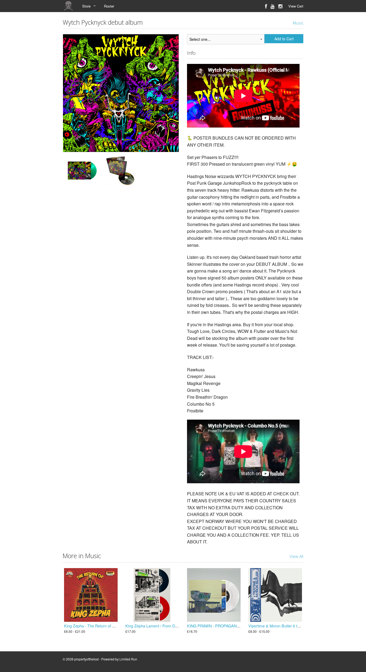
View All (296, 556)
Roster (109, 6)
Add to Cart (284, 38)
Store (86, 6)
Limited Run (128, 659)
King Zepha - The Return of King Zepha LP (101, 626)
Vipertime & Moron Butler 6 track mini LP (283, 626)
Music (298, 23)
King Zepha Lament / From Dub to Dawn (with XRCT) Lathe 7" (178, 626)
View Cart (295, 6)
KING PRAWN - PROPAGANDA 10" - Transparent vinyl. (234, 626)
